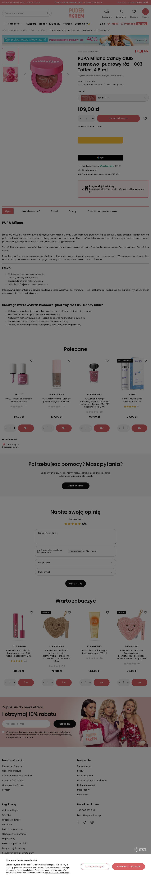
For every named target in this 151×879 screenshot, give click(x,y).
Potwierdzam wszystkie (128, 866)
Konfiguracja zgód (95, 866)
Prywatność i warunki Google (57, 873)
